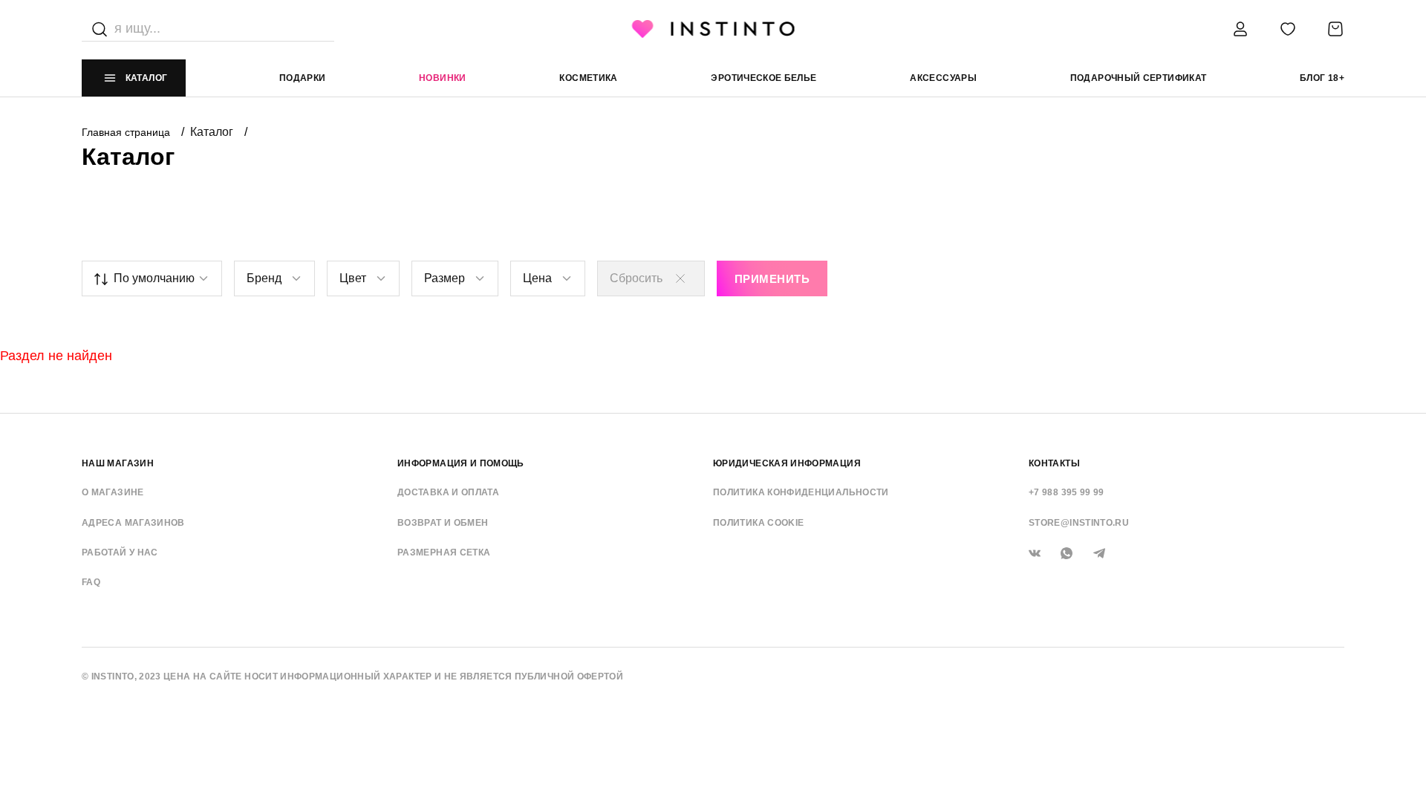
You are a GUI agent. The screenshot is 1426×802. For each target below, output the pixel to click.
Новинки (442, 78)
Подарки (302, 78)
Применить (772, 279)
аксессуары (943, 78)
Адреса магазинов (133, 523)
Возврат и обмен (442, 523)
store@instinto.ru (1079, 523)
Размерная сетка (443, 552)
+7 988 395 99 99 (1066, 492)
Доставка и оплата (448, 492)
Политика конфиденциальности (801, 492)
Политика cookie (758, 523)
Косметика (588, 78)
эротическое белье (763, 78)
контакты (1054, 463)
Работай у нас (120, 552)
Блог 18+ (1322, 78)
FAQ (91, 582)
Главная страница (127, 132)
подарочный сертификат (1138, 78)
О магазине (113, 492)
